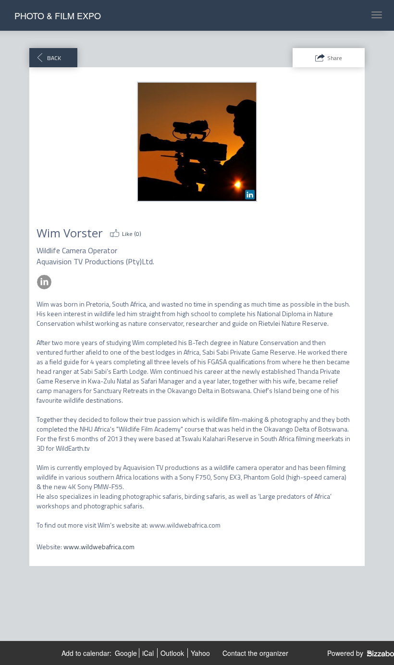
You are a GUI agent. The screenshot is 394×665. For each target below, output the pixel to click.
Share (334, 57)
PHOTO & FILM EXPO (57, 15)
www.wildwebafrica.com (99, 547)
